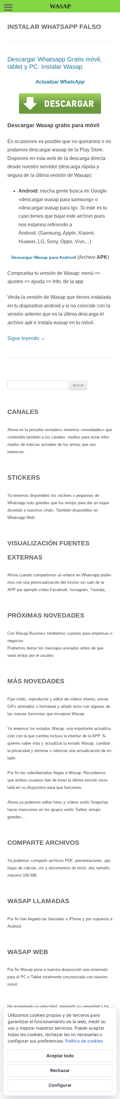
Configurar (60, 1085)
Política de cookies (84, 1040)
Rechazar (60, 1070)
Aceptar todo (60, 1055)
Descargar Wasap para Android (43, 257)
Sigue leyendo (26, 338)
